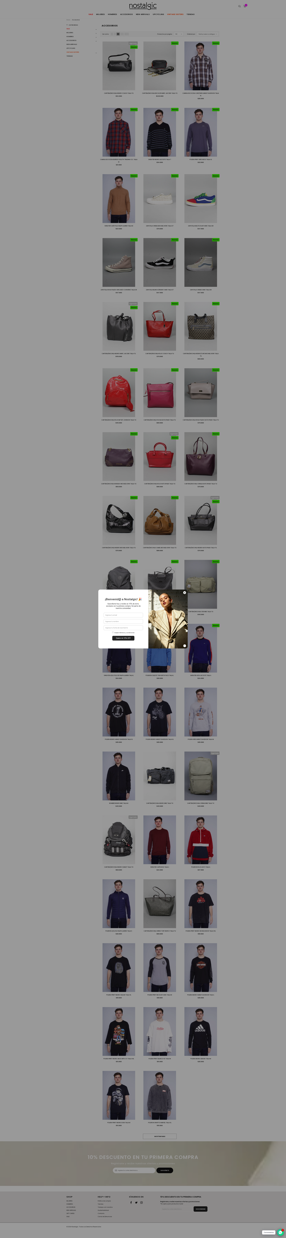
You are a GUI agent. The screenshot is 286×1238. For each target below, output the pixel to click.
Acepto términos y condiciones (124, 633)
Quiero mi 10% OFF (123, 638)
